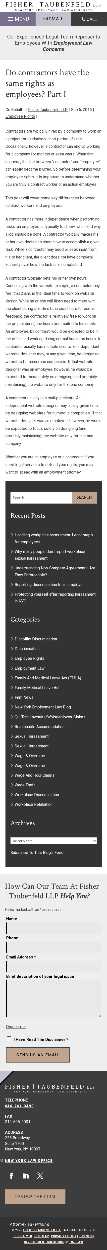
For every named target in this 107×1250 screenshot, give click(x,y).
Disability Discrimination (36, 639)
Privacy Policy (63, 1236)
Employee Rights (20, 116)
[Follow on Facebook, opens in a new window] (11, 1176)
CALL (92, 19)
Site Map (41, 1236)
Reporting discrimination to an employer (49, 584)
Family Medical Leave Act (37, 687)
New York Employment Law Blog (43, 707)
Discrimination (27, 648)
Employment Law (30, 668)
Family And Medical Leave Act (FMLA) (48, 678)
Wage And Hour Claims (34, 775)
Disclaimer (16, 1026)
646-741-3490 (19, 1106)
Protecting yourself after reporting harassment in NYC (55, 597)
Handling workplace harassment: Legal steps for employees (54, 538)
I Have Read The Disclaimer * (41, 1039)
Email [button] (56, 18)
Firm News (24, 697)
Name (11, 919)
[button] (18, 18)
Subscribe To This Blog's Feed (36, 852)
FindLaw (76, 1242)
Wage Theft (25, 785)
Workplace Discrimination (37, 794)
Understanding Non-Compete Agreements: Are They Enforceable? (55, 571)
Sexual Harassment (32, 736)
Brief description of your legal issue (40, 976)
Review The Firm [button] (35, 1196)
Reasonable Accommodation (39, 726)
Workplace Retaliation (34, 804)
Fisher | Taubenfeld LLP (42, 1230)
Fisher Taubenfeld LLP (48, 109)
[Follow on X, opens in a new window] (40, 1176)
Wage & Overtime (30, 755)
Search (84, 497)
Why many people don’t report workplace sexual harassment (50, 555)
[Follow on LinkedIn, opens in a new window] (25, 1176)
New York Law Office (29, 1161)
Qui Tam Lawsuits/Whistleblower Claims (50, 717)
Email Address (21, 957)
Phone (12, 938)
